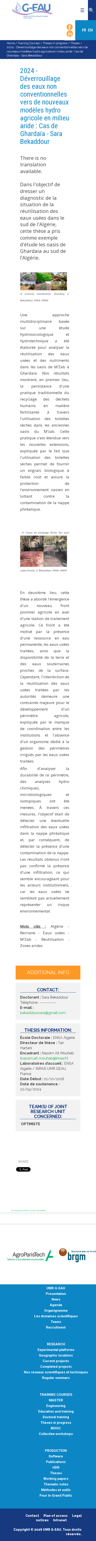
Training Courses (29, 43)
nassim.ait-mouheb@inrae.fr (44, 1058)
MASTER (56, 1400)
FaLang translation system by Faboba (28, 1210)
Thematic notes (56, 1484)
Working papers (55, 1478)
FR (84, 30)
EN (90, 30)
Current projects (56, 1361)
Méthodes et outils (56, 1490)
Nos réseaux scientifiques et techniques (56, 1372)
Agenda (56, 1305)
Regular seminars (56, 1378)
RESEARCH (56, 1344)
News (56, 1299)
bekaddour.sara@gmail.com (43, 1013)
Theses (75, 43)
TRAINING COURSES (56, 1394)
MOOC (56, 1428)
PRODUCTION (56, 1450)
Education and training (56, 1411)
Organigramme (56, 1310)
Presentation (56, 1294)
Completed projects (56, 1366)
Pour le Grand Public (56, 1495)
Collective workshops (56, 1434)
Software (56, 1456)
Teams (56, 1322)
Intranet (60, 1520)
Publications (56, 1462)
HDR (55, 1467)
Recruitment (56, 1327)
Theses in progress (55, 43)
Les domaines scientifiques (56, 1316)
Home (11, 43)
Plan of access (56, 1515)
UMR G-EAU (55, 1288)
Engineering (55, 1406)
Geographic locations (56, 1355)
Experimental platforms (56, 1350)
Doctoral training (56, 1417)
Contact (32, 1515)
